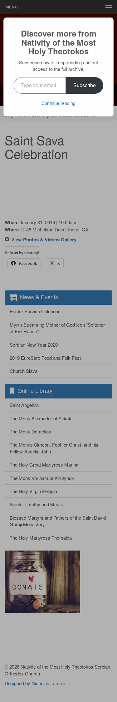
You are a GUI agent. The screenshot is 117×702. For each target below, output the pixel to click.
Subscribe (84, 85)
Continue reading (58, 103)
